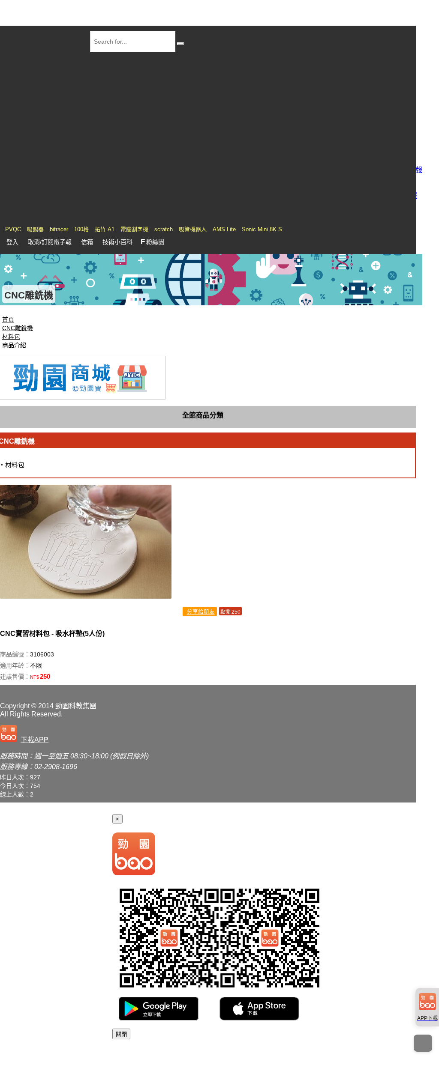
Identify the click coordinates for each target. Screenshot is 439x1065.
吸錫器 (35, 229)
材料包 (11, 336)
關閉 (121, 1034)
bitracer (59, 229)
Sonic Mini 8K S (262, 229)
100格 (81, 229)
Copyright (15, 706)
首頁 (8, 319)
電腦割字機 (134, 229)
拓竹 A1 (104, 229)
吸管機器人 (193, 229)
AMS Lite (224, 229)
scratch (163, 229)
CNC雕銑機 (17, 328)
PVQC (13, 229)
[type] (26, 738)
